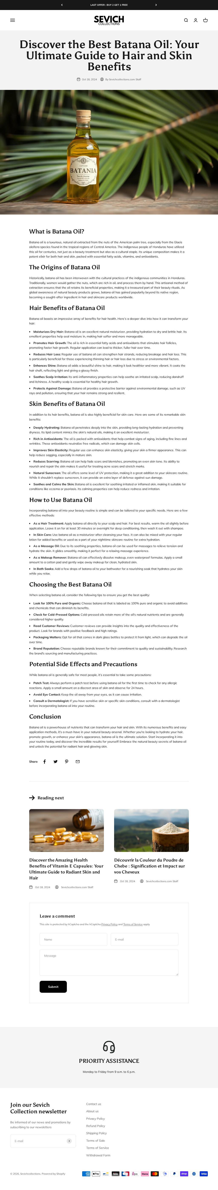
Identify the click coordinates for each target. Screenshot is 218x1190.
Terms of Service (133, 924)
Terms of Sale (95, 1140)
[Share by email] (77, 761)
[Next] (156, 5)
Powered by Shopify (53, 1173)
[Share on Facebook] (44, 761)
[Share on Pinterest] (66, 761)
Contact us (93, 1104)
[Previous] (62, 5)
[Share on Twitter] (55, 761)
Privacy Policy (109, 924)
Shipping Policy (96, 1133)
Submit (53, 987)
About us (92, 1111)
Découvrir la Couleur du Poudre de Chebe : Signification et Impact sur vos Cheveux (149, 865)
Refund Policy (95, 1126)
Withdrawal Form (98, 1155)
